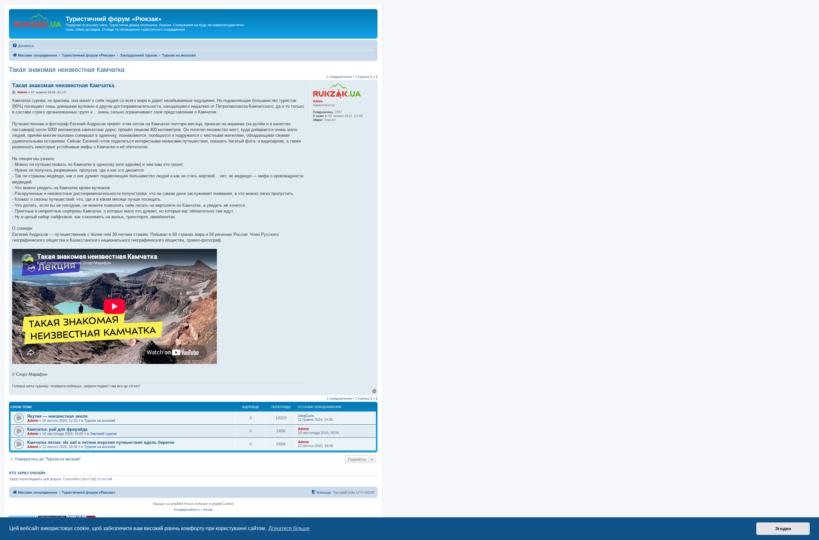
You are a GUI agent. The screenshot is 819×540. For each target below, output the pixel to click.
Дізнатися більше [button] (289, 528)
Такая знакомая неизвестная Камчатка (66, 69)
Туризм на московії (99, 420)
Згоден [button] (783, 528)
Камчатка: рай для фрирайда (57, 429)
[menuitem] (23, 46)
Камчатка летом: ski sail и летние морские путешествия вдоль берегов (100, 442)
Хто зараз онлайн (27, 473)
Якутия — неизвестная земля (57, 416)
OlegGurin (306, 416)
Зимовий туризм (103, 434)
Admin (318, 101)
